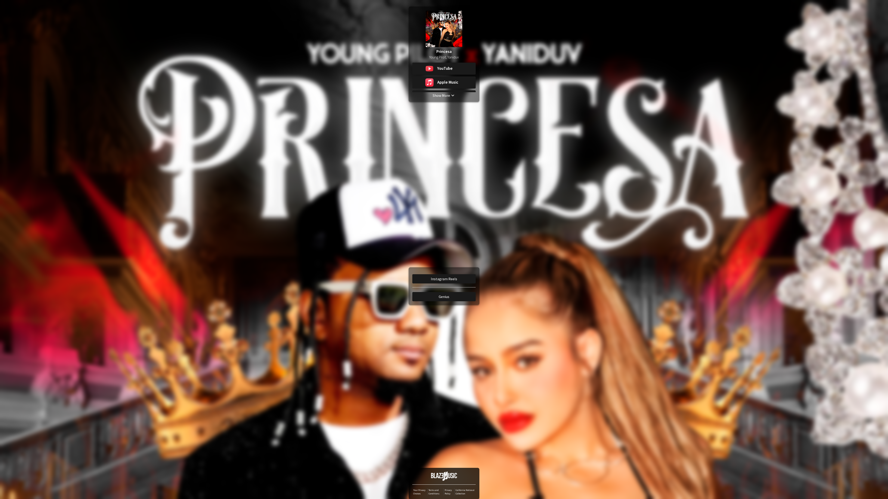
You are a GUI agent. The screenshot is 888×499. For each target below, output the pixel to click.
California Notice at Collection (465, 492)
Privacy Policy (448, 492)
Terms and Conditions (434, 492)
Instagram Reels (444, 279)
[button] (444, 69)
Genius (444, 296)
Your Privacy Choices (419, 492)
